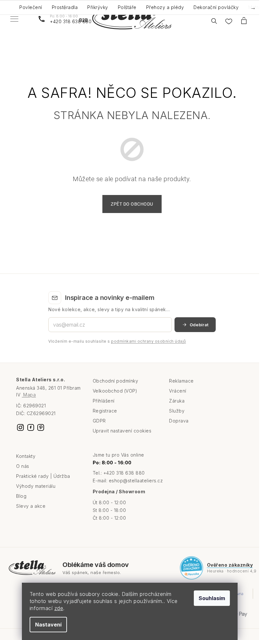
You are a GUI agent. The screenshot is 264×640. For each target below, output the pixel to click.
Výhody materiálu (35, 486)
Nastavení (48, 624)
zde (58, 608)
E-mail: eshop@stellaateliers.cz (128, 480)
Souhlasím (212, 598)
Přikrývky (97, 7)
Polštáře (127, 7)
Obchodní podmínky (115, 381)
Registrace (105, 410)
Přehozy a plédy (165, 7)
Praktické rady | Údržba (43, 476)
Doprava (179, 420)
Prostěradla (65, 7)
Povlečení (30, 7)
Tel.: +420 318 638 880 (119, 473)
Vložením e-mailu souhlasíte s (117, 341)
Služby (176, 410)
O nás (22, 466)
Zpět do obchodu (132, 204)
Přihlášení (104, 400)
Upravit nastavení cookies (122, 430)
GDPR (99, 420)
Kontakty (25, 456)
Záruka (176, 400)
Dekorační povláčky (216, 7)
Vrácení (177, 391)
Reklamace (181, 381)
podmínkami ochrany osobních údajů (148, 341)
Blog (21, 496)
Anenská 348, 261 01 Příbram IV (48, 391)
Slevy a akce (30, 506)
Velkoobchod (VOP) (115, 391)
